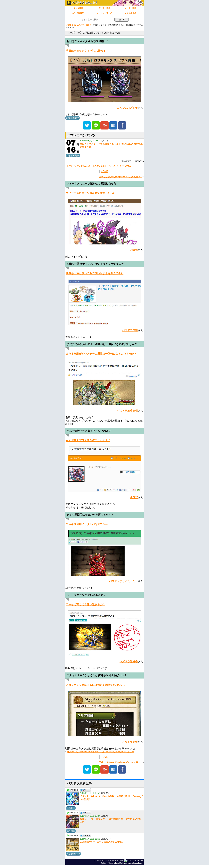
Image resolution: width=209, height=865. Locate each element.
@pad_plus (113, 863)
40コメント (106, 793)
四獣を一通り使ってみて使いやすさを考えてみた (94, 273)
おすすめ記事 (72, 118)
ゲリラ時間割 (78, 13)
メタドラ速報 (130, 741)
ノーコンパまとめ (104, 13)
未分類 (88, 25)
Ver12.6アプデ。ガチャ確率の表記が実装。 (102, 842)
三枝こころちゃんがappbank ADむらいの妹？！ (120, 177)
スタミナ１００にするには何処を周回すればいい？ (96, 684)
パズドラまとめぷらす (84, 2)
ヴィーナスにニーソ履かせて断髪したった (91, 193)
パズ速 (134, 250)
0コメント (104, 140)
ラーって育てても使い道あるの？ (85, 604)
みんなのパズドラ (127, 107)
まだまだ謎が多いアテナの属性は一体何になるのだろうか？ (101, 353)
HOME (104, 171)
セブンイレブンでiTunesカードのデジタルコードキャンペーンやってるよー (100, 166)
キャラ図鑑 (78, 8)
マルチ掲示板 (130, 13)
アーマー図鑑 (104, 8)
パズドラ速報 (130, 330)
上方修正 (71, 831)
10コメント (106, 816)
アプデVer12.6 (73, 853)
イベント (71, 808)
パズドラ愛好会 (129, 661)
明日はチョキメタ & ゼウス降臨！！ (87, 50)
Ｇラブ (134, 497)
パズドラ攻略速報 (127, 410)
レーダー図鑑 (130, 8)
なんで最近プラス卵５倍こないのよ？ (88, 440)
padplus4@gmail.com (133, 863)
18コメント (106, 839)
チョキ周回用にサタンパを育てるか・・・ (91, 524)
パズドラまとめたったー (123, 581)
